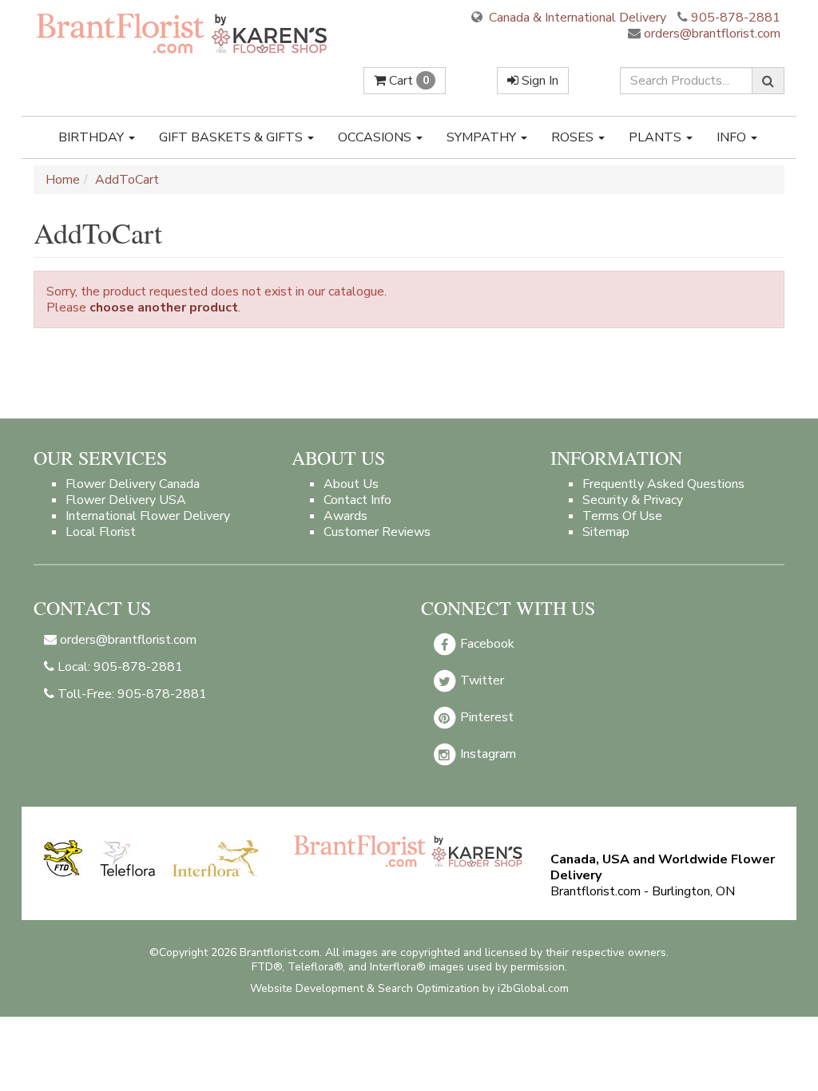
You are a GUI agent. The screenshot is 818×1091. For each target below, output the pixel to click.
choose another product (163, 307)
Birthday (92, 137)
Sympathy (483, 137)
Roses (574, 137)
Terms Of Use (622, 516)
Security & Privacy (632, 500)
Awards (345, 516)
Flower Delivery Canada (133, 484)
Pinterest (485, 717)
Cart (407, 80)
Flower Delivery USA (126, 500)
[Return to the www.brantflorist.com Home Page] (183, 33)
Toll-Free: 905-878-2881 (130, 694)
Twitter (480, 680)
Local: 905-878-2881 (118, 667)
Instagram (486, 754)
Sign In (538, 80)
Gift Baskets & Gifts (232, 137)
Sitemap (605, 532)
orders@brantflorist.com (710, 33)
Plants (657, 137)
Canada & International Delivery (576, 17)
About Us (351, 484)
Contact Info (357, 500)
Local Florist (101, 532)
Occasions (376, 137)
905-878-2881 (735, 17)
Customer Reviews (377, 532)
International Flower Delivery (148, 516)
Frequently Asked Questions (663, 484)
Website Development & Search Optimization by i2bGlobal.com (409, 988)
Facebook (485, 644)
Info (733, 137)
